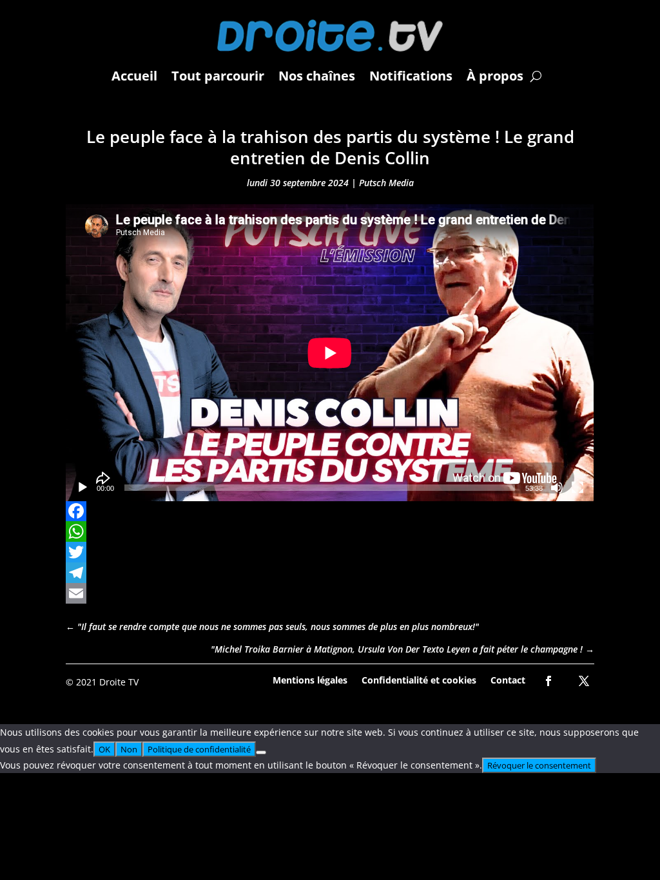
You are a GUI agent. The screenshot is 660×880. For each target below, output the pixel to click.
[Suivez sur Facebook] (548, 681)
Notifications (410, 75)
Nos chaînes (316, 75)
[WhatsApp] (330, 531)
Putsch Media (386, 183)
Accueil (134, 75)
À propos (495, 75)
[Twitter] (330, 552)
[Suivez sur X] (584, 681)
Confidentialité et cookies (419, 679)
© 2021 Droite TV (102, 682)
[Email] (330, 593)
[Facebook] (330, 511)
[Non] (261, 752)
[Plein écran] (577, 487)
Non (129, 749)
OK (104, 749)
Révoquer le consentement (539, 765)
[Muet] (556, 487)
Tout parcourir (217, 75)
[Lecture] (82, 487)
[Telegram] (330, 572)
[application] (330, 352)
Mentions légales (310, 679)
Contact (507, 679)
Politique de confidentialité (199, 749)
